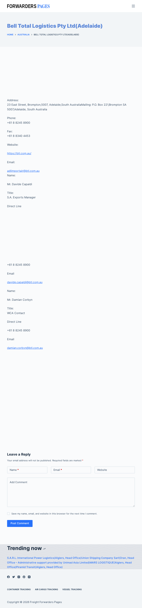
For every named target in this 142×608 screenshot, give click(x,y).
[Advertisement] (71, 76)
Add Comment (18, 482)
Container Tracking (19, 589)
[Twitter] (13, 577)
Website (102, 470)
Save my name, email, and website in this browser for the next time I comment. (54, 513)
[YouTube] (29, 577)
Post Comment (20, 523)
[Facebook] (8, 577)
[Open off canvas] (133, 6)
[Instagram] (18, 577)
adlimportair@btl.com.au (23, 171)
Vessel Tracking (72, 589)
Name (14, 470)
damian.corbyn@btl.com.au (25, 348)
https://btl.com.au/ (19, 153)
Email (58, 470)
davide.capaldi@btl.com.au (24, 282)
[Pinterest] (24, 577)
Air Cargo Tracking (46, 589)
